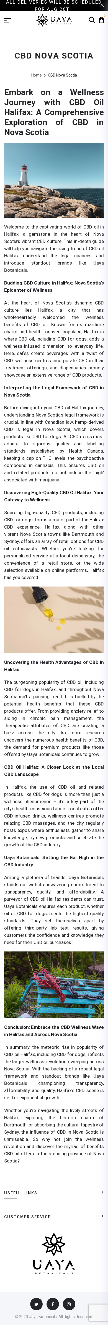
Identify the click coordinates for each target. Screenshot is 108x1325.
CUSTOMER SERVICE (27, 1217)
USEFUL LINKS (20, 1193)
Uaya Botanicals (86, 877)
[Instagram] (69, 1304)
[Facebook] (53, 1304)
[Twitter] (36, 1304)
